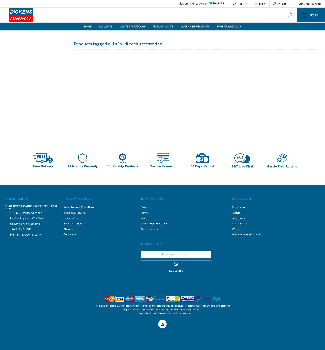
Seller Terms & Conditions (78, 207)
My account (239, 207)
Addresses (238, 218)
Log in (262, 3)
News (144, 212)
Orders (236, 212)
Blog (143, 218)
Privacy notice (71, 218)
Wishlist (237, 228)
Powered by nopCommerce (159, 317)
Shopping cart (240, 223)
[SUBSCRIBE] (176, 264)
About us (68, 228)
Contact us (70, 234)
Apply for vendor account (247, 234)
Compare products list (309, 3)
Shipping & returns (74, 212)
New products (149, 228)
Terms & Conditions (75, 223)
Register (242, 3)
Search (145, 207)
